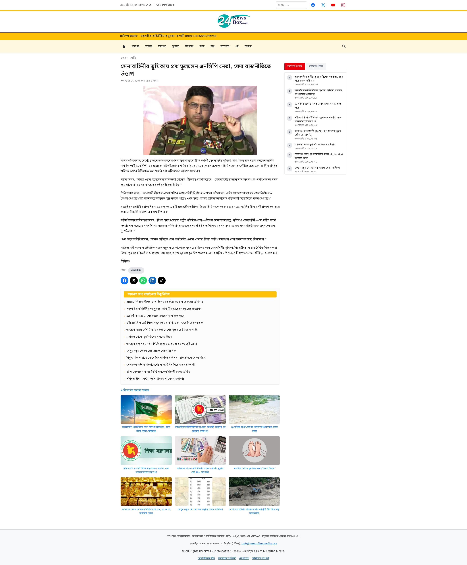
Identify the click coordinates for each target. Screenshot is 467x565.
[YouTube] (333, 5)
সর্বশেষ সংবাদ (294, 66)
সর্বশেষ (135, 46)
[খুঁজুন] (344, 46)
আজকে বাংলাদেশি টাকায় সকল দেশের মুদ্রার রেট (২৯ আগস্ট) (200, 470)
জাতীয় (148, 46)
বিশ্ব (212, 46)
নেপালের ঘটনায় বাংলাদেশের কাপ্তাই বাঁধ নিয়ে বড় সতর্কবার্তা (254, 511)
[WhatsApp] (143, 281)
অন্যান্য (248, 46)
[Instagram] (343, 5)
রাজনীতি (225, 46)
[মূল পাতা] (124, 46)
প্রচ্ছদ (123, 58)
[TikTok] (162, 281)
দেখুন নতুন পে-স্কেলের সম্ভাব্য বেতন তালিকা (200, 509)
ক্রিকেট (162, 46)
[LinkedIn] (152, 281)
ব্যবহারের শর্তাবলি (227, 558)
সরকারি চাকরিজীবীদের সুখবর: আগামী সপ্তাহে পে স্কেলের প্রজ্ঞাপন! (200, 429)
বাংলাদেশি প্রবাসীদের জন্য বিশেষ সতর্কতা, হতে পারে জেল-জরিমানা (146, 429)
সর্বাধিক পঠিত (316, 66)
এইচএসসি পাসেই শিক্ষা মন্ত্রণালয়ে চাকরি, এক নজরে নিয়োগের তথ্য (146, 470)
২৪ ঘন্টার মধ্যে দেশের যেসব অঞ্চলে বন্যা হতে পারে (170, 36)
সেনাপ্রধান (136, 270)
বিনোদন (189, 46)
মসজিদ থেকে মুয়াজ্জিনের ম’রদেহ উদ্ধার (254, 468)
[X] (134, 281)
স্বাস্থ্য (202, 46)
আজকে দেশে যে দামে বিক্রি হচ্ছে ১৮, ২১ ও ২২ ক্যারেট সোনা (146, 511)
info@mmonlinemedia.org (259, 543)
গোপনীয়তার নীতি (206, 558)
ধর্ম (237, 46)
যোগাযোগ (244, 558)
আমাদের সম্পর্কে (260, 558)
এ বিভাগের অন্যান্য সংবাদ (135, 390)
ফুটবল (175, 46)
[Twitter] (323, 5)
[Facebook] (313, 5)
